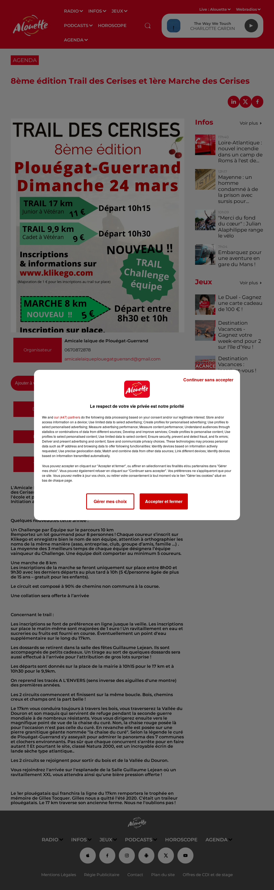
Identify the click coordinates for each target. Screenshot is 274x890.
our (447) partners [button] (67, 417)
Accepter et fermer (163, 501)
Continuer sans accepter (208, 380)
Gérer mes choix (110, 501)
